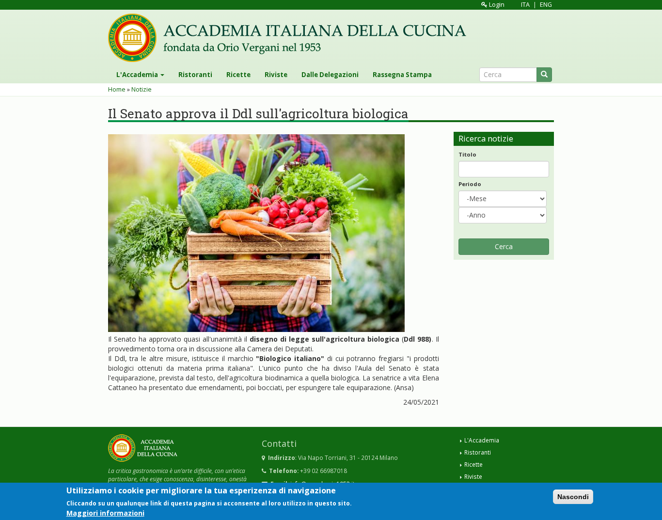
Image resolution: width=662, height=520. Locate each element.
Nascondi (573, 497)
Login (496, 4)
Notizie (141, 89)
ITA (525, 4)
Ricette (238, 74)
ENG (546, 4)
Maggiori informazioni (105, 512)
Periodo (469, 184)
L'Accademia (137, 74)
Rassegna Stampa (402, 74)
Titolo (467, 154)
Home (117, 89)
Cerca (504, 246)
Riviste (276, 74)
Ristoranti (195, 74)
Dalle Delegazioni (330, 74)
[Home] (290, 38)
